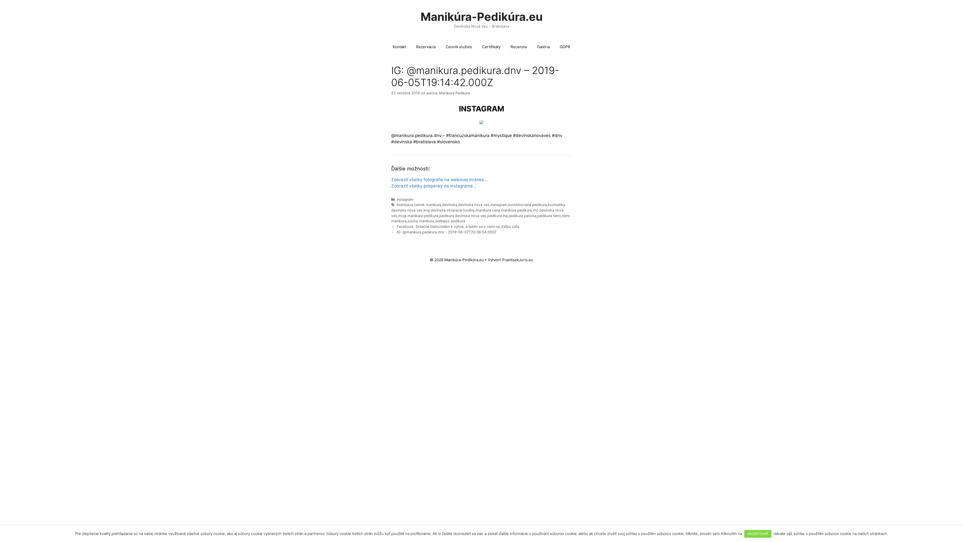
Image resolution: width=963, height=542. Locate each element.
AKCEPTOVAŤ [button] (757, 534)
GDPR (565, 46)
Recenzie (519, 46)
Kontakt (399, 46)
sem (716, 533)
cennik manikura (427, 204)
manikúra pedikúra (516, 210)
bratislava (405, 204)
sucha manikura (421, 221)
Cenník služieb (459, 46)
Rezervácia (426, 46)
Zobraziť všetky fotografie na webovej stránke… (439, 179)
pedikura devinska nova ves (462, 216)
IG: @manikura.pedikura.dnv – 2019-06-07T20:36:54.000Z (447, 232)
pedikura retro (549, 216)
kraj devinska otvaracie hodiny (449, 210)
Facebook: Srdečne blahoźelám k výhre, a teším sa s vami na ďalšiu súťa (458, 226)
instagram (405, 199)
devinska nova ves (474, 204)
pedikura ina (497, 216)
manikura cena (488, 210)
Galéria (543, 46)
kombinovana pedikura (527, 204)
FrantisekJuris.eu (517, 259)
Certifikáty (491, 46)
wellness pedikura (450, 221)
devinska (449, 204)
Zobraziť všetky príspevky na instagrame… (433, 185)
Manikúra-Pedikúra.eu (482, 17)
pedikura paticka (522, 216)
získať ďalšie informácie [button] (508, 533)
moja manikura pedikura (418, 216)
